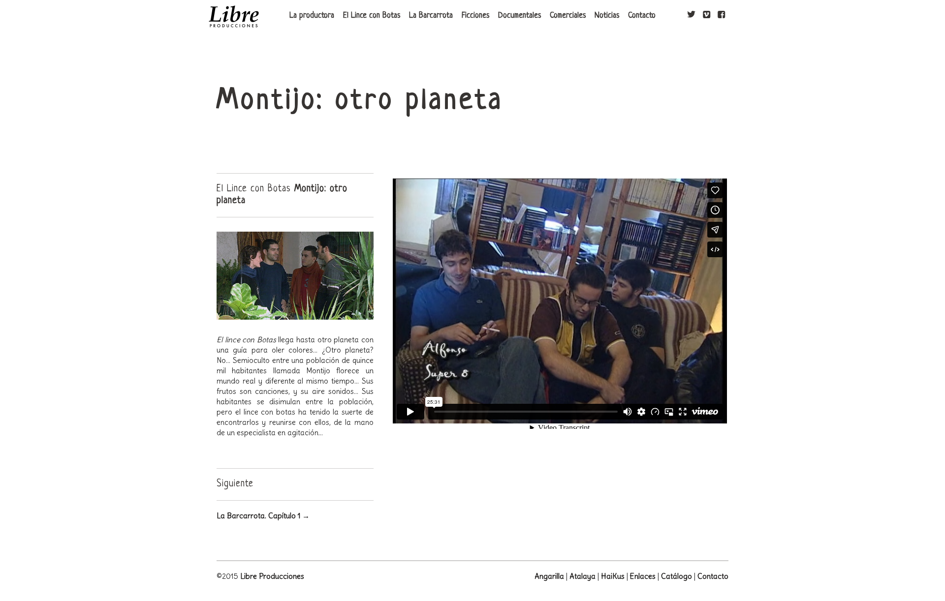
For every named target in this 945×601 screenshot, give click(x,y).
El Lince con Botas (371, 15)
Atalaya (582, 576)
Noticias (607, 15)
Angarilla (549, 576)
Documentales (519, 15)
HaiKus (613, 576)
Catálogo (676, 576)
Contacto (642, 15)
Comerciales (568, 15)
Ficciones (475, 15)
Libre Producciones (272, 576)
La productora (311, 15)
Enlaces (643, 576)
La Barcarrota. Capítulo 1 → (263, 515)
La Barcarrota (431, 15)
